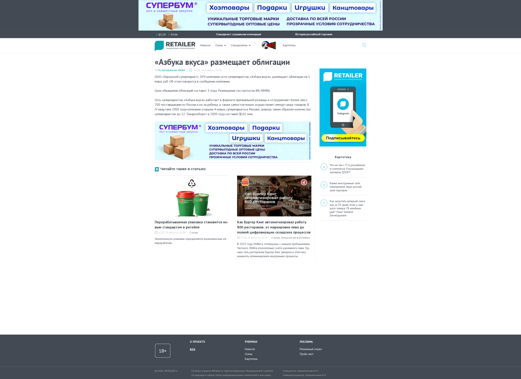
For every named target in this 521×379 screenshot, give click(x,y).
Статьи (219, 45)
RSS (192, 349)
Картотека (289, 45)
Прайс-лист (306, 354)
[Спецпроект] (269, 43)
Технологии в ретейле (295, 237)
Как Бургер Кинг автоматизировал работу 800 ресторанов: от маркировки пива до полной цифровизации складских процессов (274, 227)
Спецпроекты (239, 45)
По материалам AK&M (171, 70)
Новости (205, 45)
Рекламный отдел (311, 349)
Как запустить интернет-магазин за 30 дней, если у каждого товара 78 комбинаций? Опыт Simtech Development (348, 208)
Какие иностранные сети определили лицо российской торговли (346, 186)
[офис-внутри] (233, 123)
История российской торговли (313, 34)
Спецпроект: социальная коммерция (238, 34)
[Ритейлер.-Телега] (343, 70)
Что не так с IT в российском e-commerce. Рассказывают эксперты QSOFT (347, 168)
